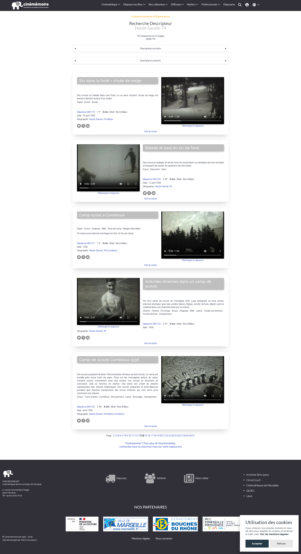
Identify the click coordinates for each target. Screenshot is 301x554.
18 (154, 435)
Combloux (112, 250)
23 (169, 435)
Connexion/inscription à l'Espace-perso (150, 16)
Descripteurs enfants (150, 48)
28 (184, 435)
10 (129, 435)
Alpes (110, 119)
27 (181, 435)
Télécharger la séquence (192, 126)
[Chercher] (240, 4)
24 (172, 435)
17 (151, 435)
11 (132, 435)
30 (190, 435)
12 (135, 435)
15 (146, 435)
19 (157, 435)
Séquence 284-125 (86, 406)
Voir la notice (150, 131)
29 (187, 435)
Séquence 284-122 (152, 324)
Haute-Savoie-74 (97, 119)
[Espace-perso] (247, 4)
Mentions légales (141, 538)
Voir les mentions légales (274, 534)
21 (163, 435)
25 (175, 435)
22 (166, 435)
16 (149, 435)
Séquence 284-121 (86, 243)
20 (160, 435)
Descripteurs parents (150, 60)
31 (193, 435)
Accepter (257, 543)
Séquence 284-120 (152, 179)
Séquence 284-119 (86, 112)
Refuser (281, 543)
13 (138, 435)
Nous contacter (164, 538)
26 (178, 435)
